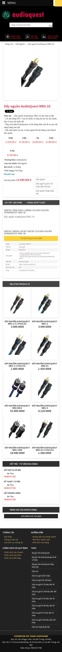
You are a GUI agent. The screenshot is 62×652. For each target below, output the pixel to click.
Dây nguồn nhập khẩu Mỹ (45, 192)
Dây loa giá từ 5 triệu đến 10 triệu (43, 614)
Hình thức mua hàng (40, 542)
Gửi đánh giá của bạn (31, 516)
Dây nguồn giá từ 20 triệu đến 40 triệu (44, 185)
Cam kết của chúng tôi (13, 542)
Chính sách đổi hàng (12, 558)
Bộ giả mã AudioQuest (40, 553)
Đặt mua (11, 185)
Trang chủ (9, 44)
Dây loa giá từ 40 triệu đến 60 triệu (43, 607)
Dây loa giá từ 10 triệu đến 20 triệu (43, 585)
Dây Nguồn (20, 44)
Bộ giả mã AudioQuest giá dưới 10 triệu (44, 558)
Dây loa (35, 571)
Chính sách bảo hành (12, 555)
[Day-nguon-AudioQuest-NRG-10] (31, 73)
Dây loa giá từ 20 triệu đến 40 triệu (43, 600)
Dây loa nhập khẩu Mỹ (40, 627)
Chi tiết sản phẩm (13, 202)
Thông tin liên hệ (11, 539)
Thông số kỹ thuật (36, 202)
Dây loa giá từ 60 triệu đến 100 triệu (43, 621)
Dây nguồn (40, 179)
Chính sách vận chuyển (13, 552)
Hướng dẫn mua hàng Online (44, 536)
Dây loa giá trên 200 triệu (41, 580)
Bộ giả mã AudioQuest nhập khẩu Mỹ (43, 565)
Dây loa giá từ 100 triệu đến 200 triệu (44, 592)
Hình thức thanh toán (41, 539)
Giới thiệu (8, 536)
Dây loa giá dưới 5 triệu (41, 576)
